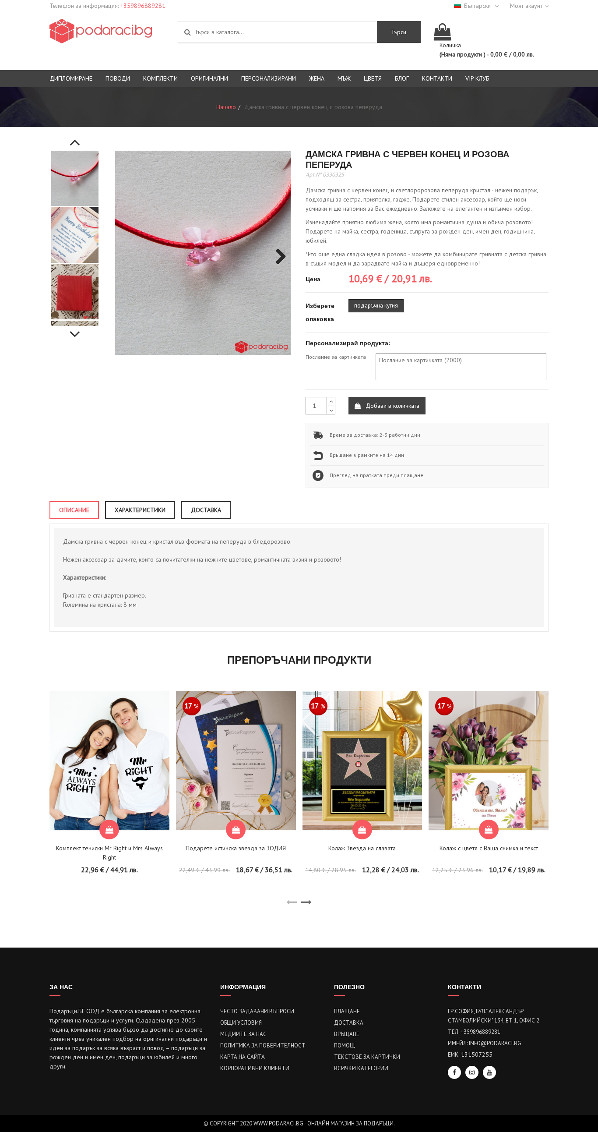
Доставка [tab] (206, 510)
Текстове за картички (367, 1057)
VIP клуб (477, 78)
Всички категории (361, 1068)
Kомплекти (160, 78)
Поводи (118, 78)
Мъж (344, 78)
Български (478, 6)
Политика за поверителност (263, 1045)
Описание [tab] (74, 510)
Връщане (346, 1034)
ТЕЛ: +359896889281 (474, 1032)
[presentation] (291, 902)
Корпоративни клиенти (254, 1068)
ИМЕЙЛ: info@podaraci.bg (484, 1043)
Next (75, 329)
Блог (402, 78)
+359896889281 (142, 6)
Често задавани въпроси (257, 1011)
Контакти (437, 78)
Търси (398, 32)
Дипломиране (70, 78)
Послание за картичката (336, 357)
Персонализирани (268, 78)
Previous (75, 137)
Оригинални (209, 78)
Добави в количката (391, 406)
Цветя (373, 78)
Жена (316, 78)
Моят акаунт (526, 6)
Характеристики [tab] (140, 510)
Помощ (344, 1045)
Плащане (347, 1011)
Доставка (348, 1022)
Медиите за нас (243, 1034)
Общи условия (241, 1022)
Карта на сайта (242, 1057)
